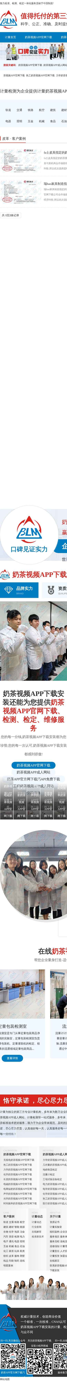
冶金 (22, 1231)
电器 (16, 1241)
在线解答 (36, 1231)
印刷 (11, 1260)
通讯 (11, 1241)
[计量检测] (8, 19)
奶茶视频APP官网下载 (38, 37)
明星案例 (8, 1265)
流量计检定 (49, 1174)
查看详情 (32, 1058)
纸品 (5, 1260)
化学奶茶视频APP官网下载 (17, 1174)
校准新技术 (38, 1236)
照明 (22, 1241)
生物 (5, 1231)
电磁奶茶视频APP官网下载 (17, 1184)
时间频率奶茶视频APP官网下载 (20, 1203)
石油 (22, 1246)
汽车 (5, 1236)
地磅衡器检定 (50, 1169)
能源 (22, 1227)
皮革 (11, 1256)
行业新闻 (36, 1227)
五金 (5, 1246)
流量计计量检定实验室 (32, 1026)
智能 (16, 1227)
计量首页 (10, 37)
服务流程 (54, 1241)
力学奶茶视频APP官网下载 (17, 1169)
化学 (11, 1231)
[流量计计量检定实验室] (32, 994)
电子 (5, 1241)
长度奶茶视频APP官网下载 (17, 1179)
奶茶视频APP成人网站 (33, 772)
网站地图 (5, 1379)
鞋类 (22, 1251)
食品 (16, 1246)
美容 (11, 1236)
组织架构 (54, 1231)
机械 (11, 1246)
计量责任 (54, 1251)
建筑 (5, 1227)
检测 (16, 1236)
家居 (11, 1251)
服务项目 (54, 1236)
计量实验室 (56, 1227)
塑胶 (22, 1256)
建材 (11, 1227)
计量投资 (54, 1256)
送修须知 (54, 1246)
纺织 (5, 1256)
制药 (16, 1260)
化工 (5, 1251)
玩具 (16, 1251)
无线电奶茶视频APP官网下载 (18, 1160)
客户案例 (8, 1216)
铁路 (16, 1222)
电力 (22, 1236)
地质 (16, 1231)
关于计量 (55, 1216)
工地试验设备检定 (52, 1179)
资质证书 (54, 1222)
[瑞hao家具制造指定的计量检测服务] (20, 192)
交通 (11, 1222)
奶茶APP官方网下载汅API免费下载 (33, 779)
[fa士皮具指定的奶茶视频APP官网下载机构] (20, 160)
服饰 (16, 1256)
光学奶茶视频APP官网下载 (17, 1198)
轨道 (5, 1222)
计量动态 (37, 1216)
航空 (22, 1222)
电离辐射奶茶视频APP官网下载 (20, 1189)
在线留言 (54, 1260)
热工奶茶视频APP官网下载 (40, 75)
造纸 (22, 1260)
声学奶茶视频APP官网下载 (17, 1194)
